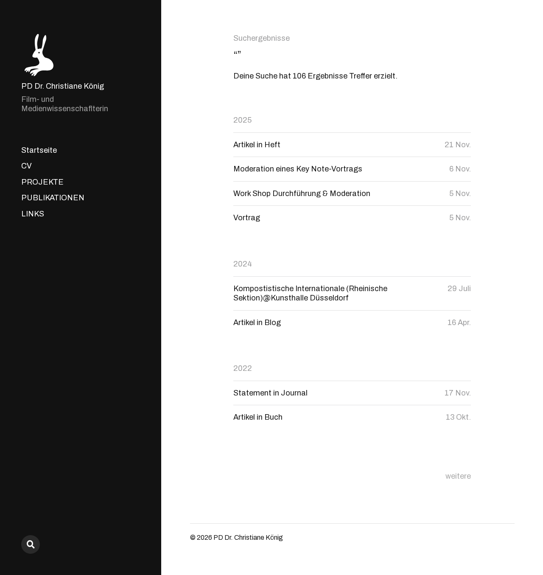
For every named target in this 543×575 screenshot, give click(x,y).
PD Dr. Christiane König (62, 86)
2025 (242, 120)
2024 (242, 264)
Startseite (39, 150)
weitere (458, 476)
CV (26, 166)
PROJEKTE (42, 182)
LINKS (32, 214)
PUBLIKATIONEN (52, 198)
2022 (242, 368)
